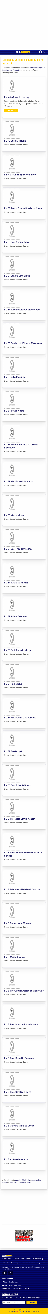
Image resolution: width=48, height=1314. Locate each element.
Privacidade (24, 1310)
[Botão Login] (40, 52)
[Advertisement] (24, 24)
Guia (23, 52)
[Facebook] (4, 1273)
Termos (16, 1310)
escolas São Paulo (22, 1180)
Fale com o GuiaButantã (12, 1285)
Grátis (27, 1288)
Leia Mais (10, 110)
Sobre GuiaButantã (11, 1282)
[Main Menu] (3, 52)
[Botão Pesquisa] (44, 52)
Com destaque (18, 1288)
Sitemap (31, 1310)
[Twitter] (10, 1273)
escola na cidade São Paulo (20, 1183)
